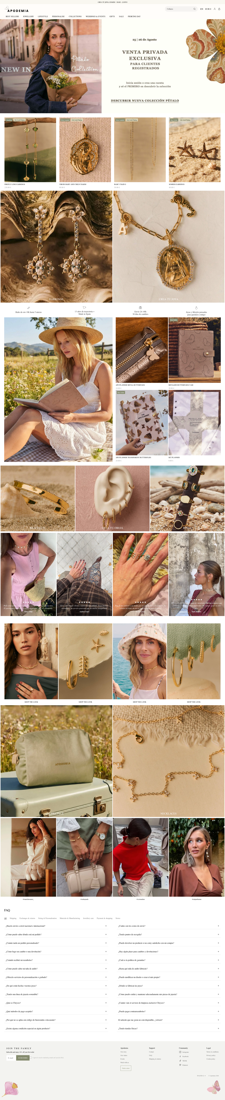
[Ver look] (31, 661)
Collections (75, 16)
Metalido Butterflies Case (181, 385)
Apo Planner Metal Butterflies (130, 385)
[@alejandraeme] (196, 857)
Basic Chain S (120, 184)
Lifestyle (43, 16)
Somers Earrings (176, 184)
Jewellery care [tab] (88, 918)
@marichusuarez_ (28, 899)
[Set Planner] (195, 422)
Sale (121, 16)
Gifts (112, 16)
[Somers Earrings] (195, 149)
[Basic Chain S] (140, 149)
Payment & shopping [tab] (104, 918)
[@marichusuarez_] (28, 857)
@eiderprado (84, 899)
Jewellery (28, 16)
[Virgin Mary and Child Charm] (85, 149)
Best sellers (12, 16)
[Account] (215, 9)
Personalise (58, 16)
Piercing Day (134, 16)
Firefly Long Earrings (14, 184)
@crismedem (140, 899)
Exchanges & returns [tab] (27, 918)
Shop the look (31, 702)
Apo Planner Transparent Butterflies (133, 457)
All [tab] (5, 918)
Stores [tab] (118, 918)
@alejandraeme (196, 899)
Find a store (126, 1068)
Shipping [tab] (13, 918)
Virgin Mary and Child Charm (72, 184)
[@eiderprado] (84, 857)
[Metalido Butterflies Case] (195, 350)
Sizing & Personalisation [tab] (47, 918)
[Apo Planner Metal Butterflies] (142, 350)
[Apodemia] (16, 9)
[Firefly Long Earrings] (30, 149)
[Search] (194, 9)
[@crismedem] (140, 857)
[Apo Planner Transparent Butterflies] (142, 422)
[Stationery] (58, 389)
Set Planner (174, 457)
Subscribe (23, 1058)
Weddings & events (95, 16)
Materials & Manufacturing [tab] (70, 918)
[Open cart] (219, 9)
